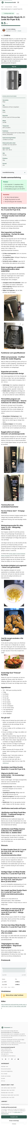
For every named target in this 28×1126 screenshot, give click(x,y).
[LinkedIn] (12, 1059)
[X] (2, 1059)
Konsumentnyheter (6, 1069)
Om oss (3, 1081)
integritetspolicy (5, 1113)
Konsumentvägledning (6, 1071)
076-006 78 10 (4, 1054)
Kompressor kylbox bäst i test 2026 (10, 1095)
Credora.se (16, 1032)
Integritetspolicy (5, 1104)
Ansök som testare (6, 1076)
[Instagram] (8, 1059)
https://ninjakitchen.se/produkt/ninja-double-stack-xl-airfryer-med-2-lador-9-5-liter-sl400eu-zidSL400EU (14, 1006)
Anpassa (14, 1123)
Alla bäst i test (4, 1066)
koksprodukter (8, 6)
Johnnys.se (6, 763)
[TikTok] (15, 1059)
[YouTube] (18, 1059)
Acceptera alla (14, 1116)
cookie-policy (17, 1112)
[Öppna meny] (21, 2)
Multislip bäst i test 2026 (7, 1092)
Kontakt (3, 1078)
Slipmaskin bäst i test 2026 (7, 1090)
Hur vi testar (4, 1073)
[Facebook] (5, 1059)
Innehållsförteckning (8, 172)
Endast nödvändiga (14, 1120)
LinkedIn (19, 30)
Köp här (14, 66)
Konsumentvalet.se (6, 1032)
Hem (2, 6)
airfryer (15, 6)
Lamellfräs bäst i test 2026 (7, 1097)
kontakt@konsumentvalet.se (8, 1056)
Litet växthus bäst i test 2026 (8, 1088)
